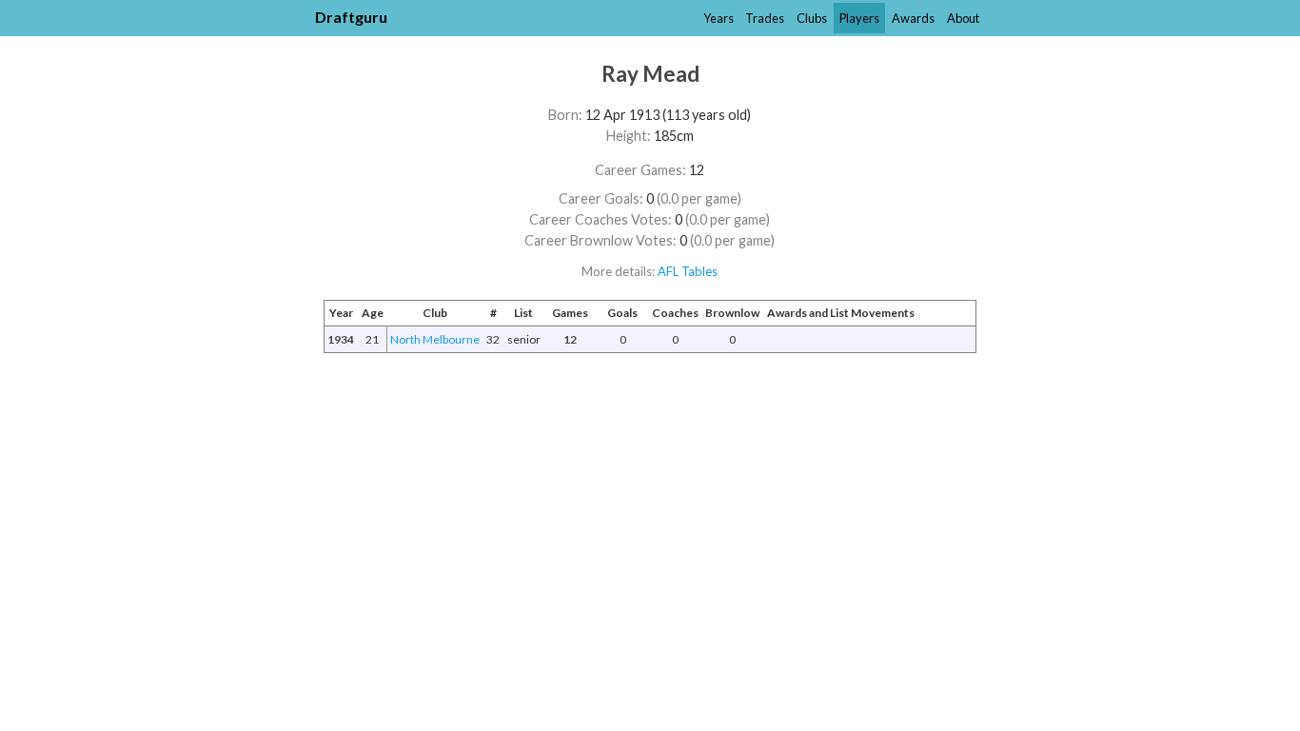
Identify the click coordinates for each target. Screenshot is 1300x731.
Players (859, 18)
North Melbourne (435, 339)
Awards (913, 18)
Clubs (812, 18)
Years (718, 18)
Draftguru (351, 17)
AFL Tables (688, 271)
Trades (764, 18)
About (963, 18)
